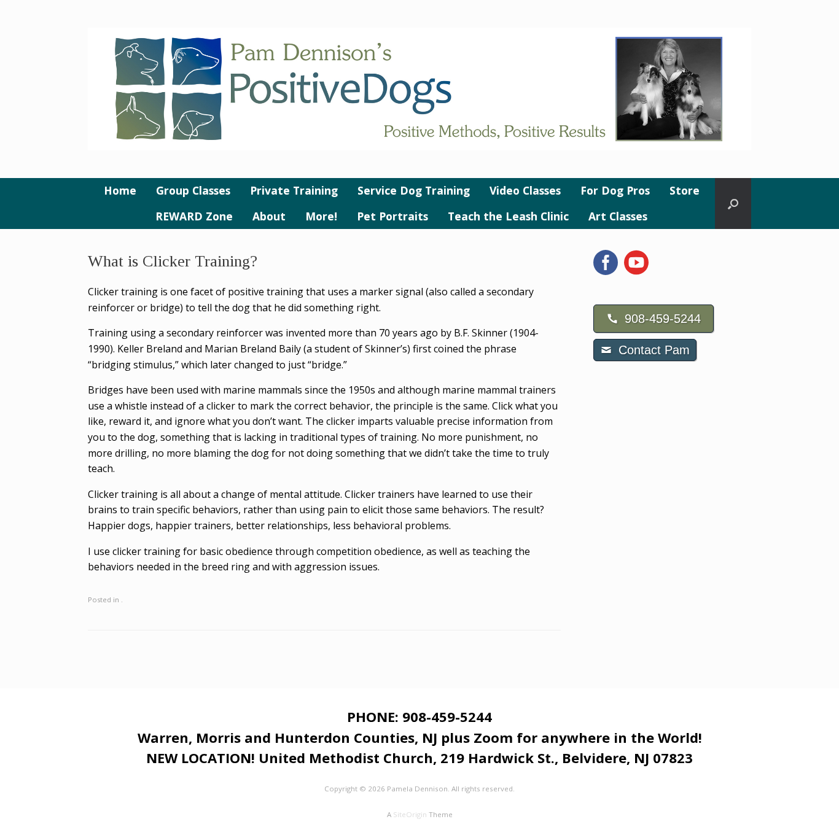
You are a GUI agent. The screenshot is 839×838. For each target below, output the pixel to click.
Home (120, 190)
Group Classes (193, 190)
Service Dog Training (413, 190)
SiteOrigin (410, 814)
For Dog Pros (615, 190)
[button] (733, 203)
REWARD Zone (194, 216)
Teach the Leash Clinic (508, 216)
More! (321, 216)
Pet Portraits (392, 216)
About (269, 216)
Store (684, 190)
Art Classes (617, 216)
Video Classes (525, 190)
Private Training (294, 190)
